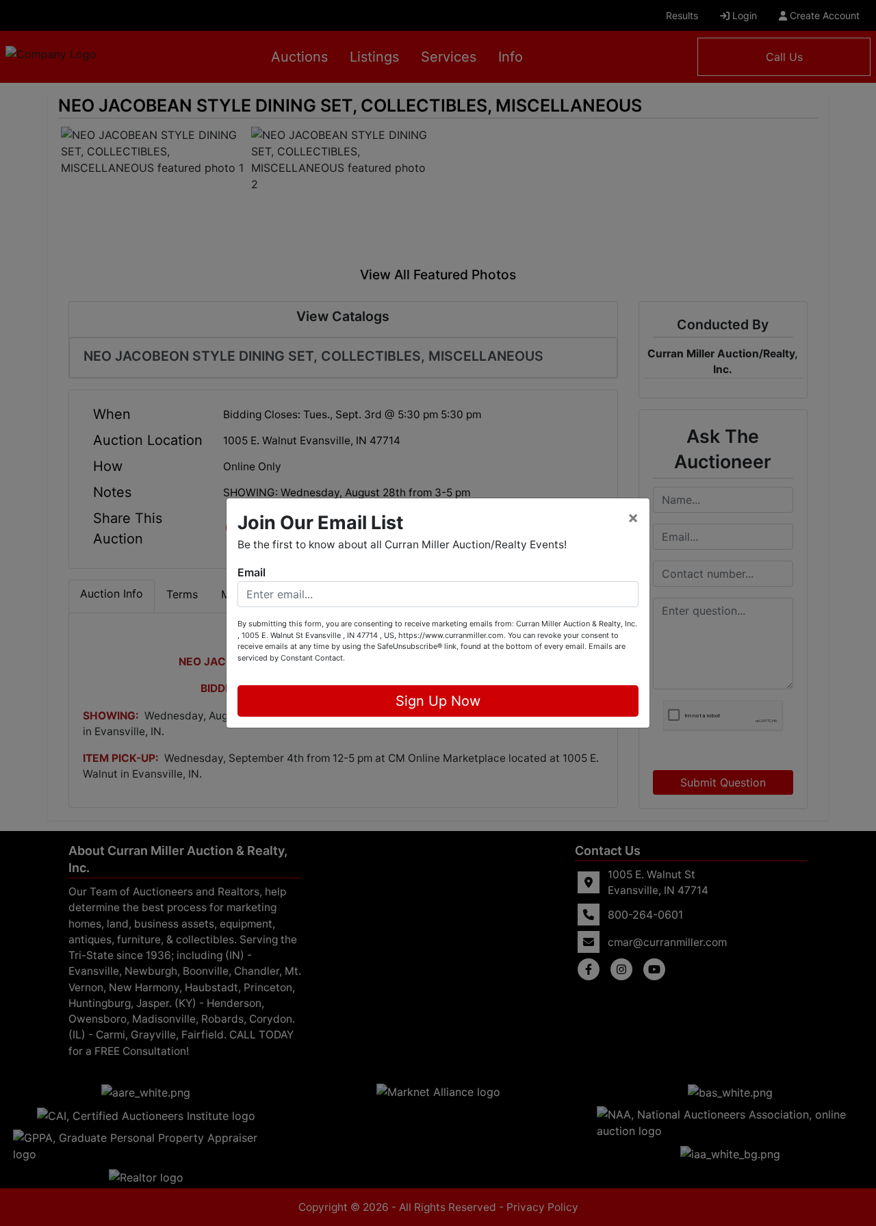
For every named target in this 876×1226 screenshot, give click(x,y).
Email (251, 572)
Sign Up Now (438, 701)
